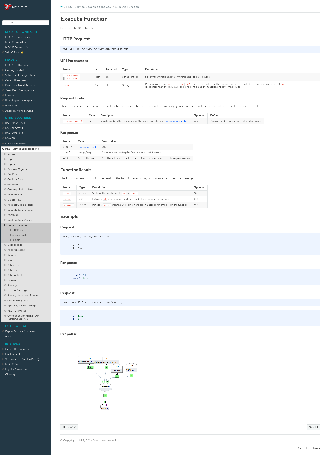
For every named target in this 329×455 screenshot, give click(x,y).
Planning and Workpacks (20, 100)
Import (11, 260)
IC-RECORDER (14, 133)
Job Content (14, 275)
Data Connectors (15, 144)
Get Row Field (15, 179)
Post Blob (13, 215)
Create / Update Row (20, 189)
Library (9, 95)
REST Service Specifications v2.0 (89, 7)
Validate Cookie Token (20, 210)
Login (10, 159)
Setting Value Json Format (23, 295)
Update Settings (17, 290)
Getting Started (14, 70)
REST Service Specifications (22, 149)
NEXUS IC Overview (17, 65)
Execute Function (17, 225)
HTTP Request (18, 230)
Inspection (11, 106)
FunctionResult (18, 235)
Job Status (13, 265)
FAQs (8, 337)
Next (312, 427)
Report (11, 255)
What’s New (12, 52)
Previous (70, 427)
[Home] (61, 6)
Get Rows (12, 185)
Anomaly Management (19, 111)
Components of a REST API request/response (23, 317)
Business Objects (17, 169)
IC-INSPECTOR (14, 128)
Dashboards (14, 245)
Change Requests (17, 301)
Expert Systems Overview (20, 331)
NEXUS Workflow (15, 42)
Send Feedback (309, 448)
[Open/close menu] (3, 52)
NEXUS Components (17, 37)
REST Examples (16, 311)
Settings (12, 285)
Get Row (12, 174)
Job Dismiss (14, 270)
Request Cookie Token (20, 205)
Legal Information (16, 369)
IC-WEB (10, 138)
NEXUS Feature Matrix (19, 47)
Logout (11, 164)
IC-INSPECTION (15, 123)
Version (11, 154)
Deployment (12, 354)
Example (15, 240)
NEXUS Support (15, 364)
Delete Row (14, 200)
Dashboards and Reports (20, 85)
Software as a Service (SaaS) (22, 359)
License (11, 280)
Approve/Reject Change (21, 306)
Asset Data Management (20, 90)
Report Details (16, 250)
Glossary (10, 374)
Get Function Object (19, 220)
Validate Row (15, 195)
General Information (17, 349)
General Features (15, 80)
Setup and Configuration (20, 75)
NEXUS (25, 11)
